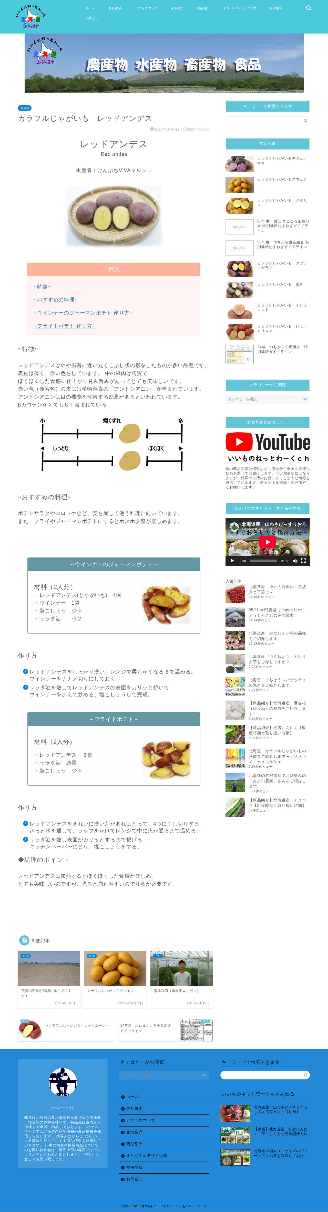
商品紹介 (203, 8)
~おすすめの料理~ (56, 300)
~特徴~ (42, 286)
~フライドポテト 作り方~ (64, 326)
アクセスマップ (146, 8)
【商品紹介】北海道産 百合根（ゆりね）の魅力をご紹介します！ (277, 708)
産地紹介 (177, 8)
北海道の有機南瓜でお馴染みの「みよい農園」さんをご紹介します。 (277, 780)
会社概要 (115, 8)
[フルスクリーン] (303, 560)
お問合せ (92, 18)
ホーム (91, 8)
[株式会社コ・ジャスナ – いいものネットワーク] (31, 28)
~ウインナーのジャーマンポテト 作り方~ (83, 313)
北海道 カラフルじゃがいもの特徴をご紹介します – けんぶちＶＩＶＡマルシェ (278, 756)
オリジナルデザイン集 (240, 8)
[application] (267, 542)
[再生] (232, 560)
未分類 (24, 108)
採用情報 (276, 8)
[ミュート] (295, 560)
